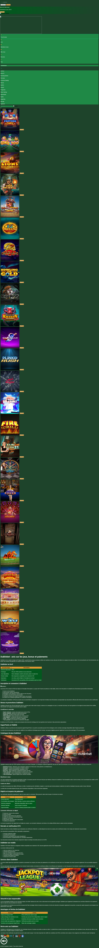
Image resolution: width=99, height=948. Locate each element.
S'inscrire (8, 4)
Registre (21, 129)
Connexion (3, 4)
